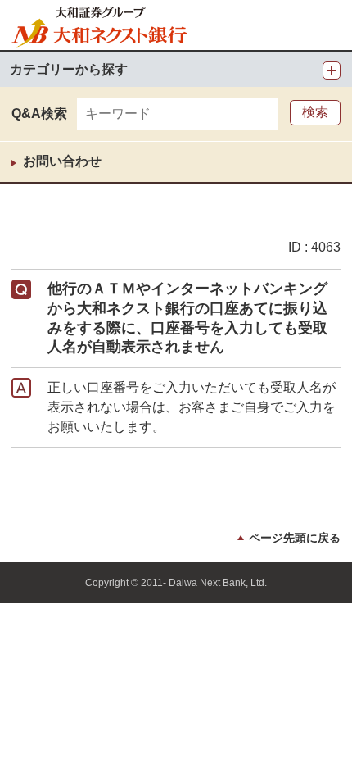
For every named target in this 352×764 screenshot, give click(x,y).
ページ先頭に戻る (295, 537)
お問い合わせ (62, 161)
